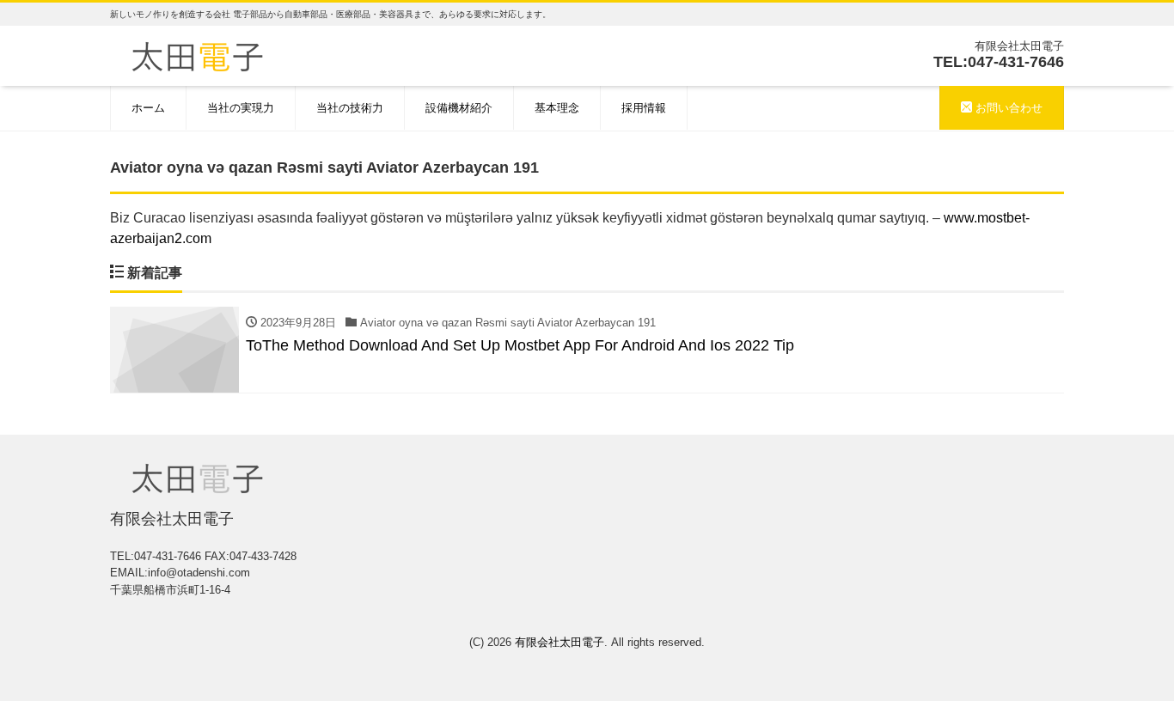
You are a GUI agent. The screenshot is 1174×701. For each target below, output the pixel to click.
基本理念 (557, 107)
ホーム (148, 107)
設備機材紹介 (458, 107)
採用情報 (643, 107)
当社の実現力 (240, 107)
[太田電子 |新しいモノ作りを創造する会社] (197, 54)
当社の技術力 (349, 107)
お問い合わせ (1007, 107)
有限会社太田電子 (559, 642)
